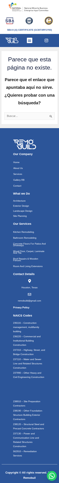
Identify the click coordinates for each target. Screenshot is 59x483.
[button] (29, 40)
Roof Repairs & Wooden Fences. (25, 259)
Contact (17, 185)
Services (17, 174)
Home (16, 162)
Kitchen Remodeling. (24, 232)
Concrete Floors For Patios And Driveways (29, 244)
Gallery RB (18, 180)
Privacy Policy (21, 307)
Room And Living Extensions (28, 266)
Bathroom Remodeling (24, 238)
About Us (18, 168)
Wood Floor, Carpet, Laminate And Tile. (28, 252)
